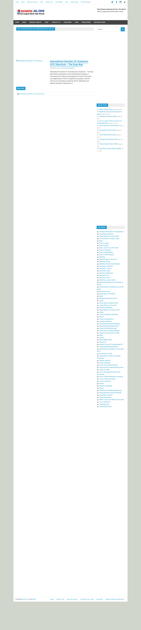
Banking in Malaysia (106, 273)
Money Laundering (105, 386)
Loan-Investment (105, 381)
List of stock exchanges (107, 379)
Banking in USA (104, 278)
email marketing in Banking (108, 314)
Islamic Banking (104, 363)
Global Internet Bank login (108, 328)
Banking (102, 257)
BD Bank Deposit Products (108, 298)
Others (101, 388)
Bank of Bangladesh (106, 252)
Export (101, 317)
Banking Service (32, 2)
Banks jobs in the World (107, 294)
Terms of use (60, 599)
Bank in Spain (104, 245)
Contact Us (49, 2)
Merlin (34, 599)
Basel (101, 296)
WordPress (26, 599)
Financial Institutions (106, 319)
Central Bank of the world (107, 305)
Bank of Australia (105, 250)
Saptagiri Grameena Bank (108, 116)
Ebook (101, 312)
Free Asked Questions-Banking (109, 324)
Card (41, 2)
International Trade (105, 353)
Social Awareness (105, 397)
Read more (20, 88)
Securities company (106, 395)
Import (101, 337)
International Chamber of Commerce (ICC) (32, 94)
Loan (66, 2)
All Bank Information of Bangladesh (111, 232)
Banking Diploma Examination (109, 264)
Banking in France (105, 268)
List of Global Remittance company (111, 377)
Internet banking (104, 360)
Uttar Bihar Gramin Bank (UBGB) (110, 148)
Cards (101, 301)
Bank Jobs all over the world (108, 248)
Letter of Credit (104, 370)
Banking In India (104, 271)
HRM (101, 335)
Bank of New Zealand (106, 255)
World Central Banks (106, 109)
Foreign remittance (105, 321)
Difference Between (105, 307)
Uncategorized (104, 404)
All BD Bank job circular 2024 (109, 236)
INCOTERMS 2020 (105, 340)
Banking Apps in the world (108, 259)
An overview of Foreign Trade (109, 238)
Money (101, 383)
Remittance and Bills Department (110, 390)
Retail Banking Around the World (110, 393)
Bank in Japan (104, 243)
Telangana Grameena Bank (108, 139)
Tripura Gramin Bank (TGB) (108, 144)
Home (17, 2)
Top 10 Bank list (104, 402)
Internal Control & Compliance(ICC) (111, 344)
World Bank (74, 2)
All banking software (106, 234)
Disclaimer (58, 2)
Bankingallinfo (70, 68)
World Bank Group (105, 406)
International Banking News (108, 347)
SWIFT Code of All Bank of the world (111, 400)
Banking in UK (104, 275)
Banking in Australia (106, 266)
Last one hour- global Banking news (111, 367)
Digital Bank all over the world (109, 310)
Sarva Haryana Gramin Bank (109, 125)
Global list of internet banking (109, 330)
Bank (23, 2)
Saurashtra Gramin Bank (107, 130)
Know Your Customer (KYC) (108, 365)
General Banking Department (109, 326)
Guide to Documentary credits (109, 333)
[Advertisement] (55, 45)
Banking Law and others (107, 280)
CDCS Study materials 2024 (108, 303)
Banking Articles (104, 261)
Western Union (86, 2)
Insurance (102, 342)
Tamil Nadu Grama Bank (107, 135)
